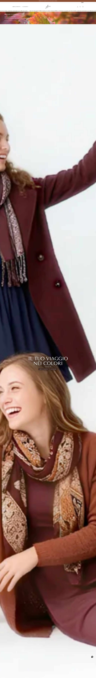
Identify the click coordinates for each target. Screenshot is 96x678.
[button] (92, 657)
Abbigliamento (16, 6)
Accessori (25, 6)
